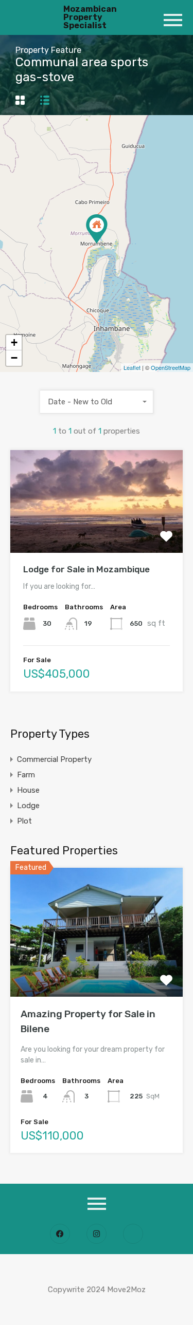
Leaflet (132, 367)
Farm (26, 774)
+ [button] (14, 342)
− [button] (14, 357)
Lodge (28, 805)
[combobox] (96, 402)
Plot (24, 821)
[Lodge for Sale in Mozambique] (97, 229)
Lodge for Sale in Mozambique (86, 569)
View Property (96, 532)
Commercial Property (54, 759)
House (28, 790)
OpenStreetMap (170, 367)
